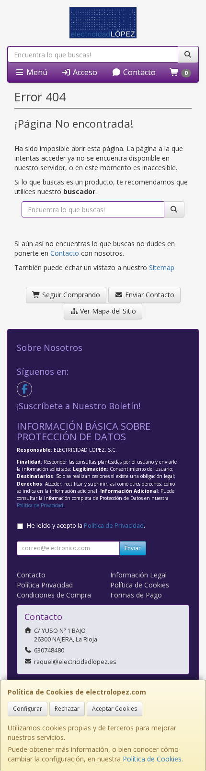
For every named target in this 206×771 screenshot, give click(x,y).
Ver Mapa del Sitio (107, 310)
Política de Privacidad (40, 505)
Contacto (138, 72)
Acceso (84, 72)
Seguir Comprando (70, 294)
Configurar (27, 709)
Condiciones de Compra (54, 594)
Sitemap (161, 267)
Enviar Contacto (148, 294)
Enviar (133, 548)
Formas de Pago (136, 594)
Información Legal (138, 574)
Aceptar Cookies (114, 709)
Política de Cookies (152, 758)
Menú (35, 72)
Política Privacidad (45, 584)
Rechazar (67, 709)
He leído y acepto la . (86, 525)
